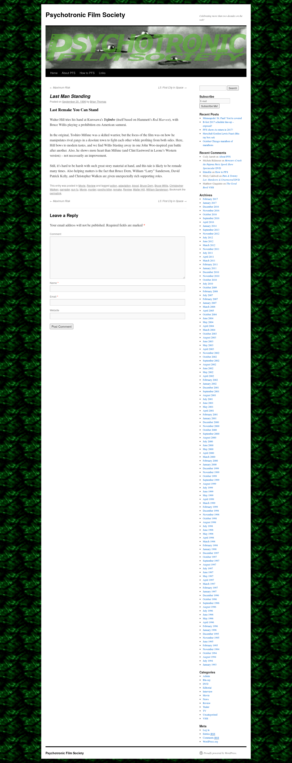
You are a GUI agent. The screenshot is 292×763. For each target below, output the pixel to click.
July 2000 (208, 441)
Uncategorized (210, 714)
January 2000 (210, 464)
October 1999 (210, 476)
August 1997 (209, 564)
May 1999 (208, 495)
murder (92, 189)
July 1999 (208, 487)
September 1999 (211, 479)
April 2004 (208, 326)
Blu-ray (207, 680)
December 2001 (211, 387)
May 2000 (208, 449)
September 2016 (211, 218)
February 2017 (210, 199)
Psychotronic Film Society (85, 14)
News (206, 699)
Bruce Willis (161, 185)
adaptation (124, 185)
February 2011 (210, 264)
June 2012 (208, 241)
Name (54, 283)
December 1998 (211, 510)
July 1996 (208, 610)
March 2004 (209, 329)
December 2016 (211, 206)
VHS (205, 718)
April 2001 (208, 410)
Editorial (207, 687)
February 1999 (210, 506)
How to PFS (87, 73)
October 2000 (210, 429)
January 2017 (210, 202)
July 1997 (208, 568)
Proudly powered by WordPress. (220, 753)
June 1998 (208, 529)
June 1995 (208, 641)
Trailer (206, 706)
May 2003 (208, 345)
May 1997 (208, 576)
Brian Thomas (98, 101)
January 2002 (210, 383)
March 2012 (209, 245)
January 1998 (210, 549)
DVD (222, 164)
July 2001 (208, 399)
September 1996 (211, 603)
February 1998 (210, 545)
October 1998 (210, 518)
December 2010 (211, 272)
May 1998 (208, 533)
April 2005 (208, 310)
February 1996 (210, 626)
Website (54, 310)
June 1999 (208, 491)
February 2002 (210, 379)
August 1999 (209, 483)
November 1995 (211, 637)
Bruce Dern (146, 185)
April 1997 (208, 579)
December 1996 (211, 595)
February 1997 (210, 587)
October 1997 (210, 556)
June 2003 (208, 341)
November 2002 (211, 352)
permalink (55, 193)
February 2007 (210, 299)
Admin (206, 676)
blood (135, 185)
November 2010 (211, 275)
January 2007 (210, 302)
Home (54, 73)
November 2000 (211, 426)
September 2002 (211, 360)
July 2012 (208, 237)
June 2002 (208, 368)
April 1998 (208, 537)
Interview (207, 691)
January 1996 (210, 630)
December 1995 (211, 633)
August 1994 (209, 656)
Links (102, 73)
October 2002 (210, 356)
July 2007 (208, 295)
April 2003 (208, 349)
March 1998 (209, 541)
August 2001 (209, 395)
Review (91, 185)
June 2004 (208, 318)
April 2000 (208, 453)
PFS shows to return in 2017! (218, 129)
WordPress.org (210, 741)
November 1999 (211, 472)
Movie (82, 185)
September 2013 (211, 229)
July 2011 (208, 252)
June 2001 (208, 402)
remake (117, 189)
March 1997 (209, 583)
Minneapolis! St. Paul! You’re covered (222, 118)
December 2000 (211, 422)
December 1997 (211, 553)
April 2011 (208, 256)
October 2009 (210, 287)
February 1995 (210, 645)
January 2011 (210, 268)
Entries (209, 733)
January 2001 (210, 418)
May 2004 (208, 322)
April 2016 (208, 222)
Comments (211, 737)
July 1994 (208, 660)
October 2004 (210, 314)
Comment (55, 234)
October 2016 (210, 214)
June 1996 (208, 614)
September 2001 (211, 391)
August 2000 (209, 437)
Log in (206, 730)
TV (204, 710)
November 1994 (211, 649)
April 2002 (208, 376)
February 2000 (210, 460)
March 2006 (209, 306)
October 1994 (210, 653)
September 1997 (211, 560)
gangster (65, 189)
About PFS (68, 73)
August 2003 (209, 337)
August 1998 (209, 522)
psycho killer (104, 189)
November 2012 (211, 233)
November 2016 (211, 210)
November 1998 (211, 514)
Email (54, 296)
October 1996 (210, 599)
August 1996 (209, 606)
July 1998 (208, 526)
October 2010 (210, 279)
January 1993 (210, 664)
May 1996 (208, 618)
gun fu (74, 189)
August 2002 (209, 364)
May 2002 (208, 372)
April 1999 (208, 499)
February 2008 (210, 291)
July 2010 (208, 283)
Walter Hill (139, 189)
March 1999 (209, 503)
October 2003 (210, 333)
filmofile (207, 172)
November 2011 (211, 249)
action (113, 185)
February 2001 (210, 414)
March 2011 (209, 260)
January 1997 (210, 591)
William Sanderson (157, 189)
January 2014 (210, 225)
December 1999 (211, 468)
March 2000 (209, 456)
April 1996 (208, 622)
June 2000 (208, 445)
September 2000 (211, 433)
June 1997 (208, 572)
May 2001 (208, 406)
